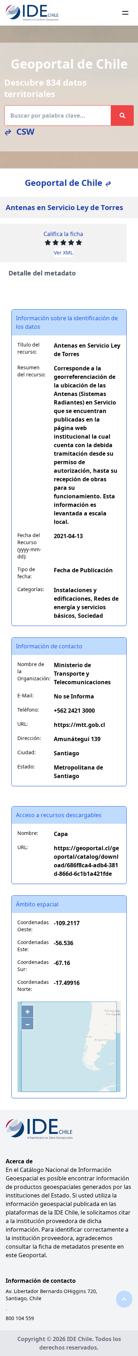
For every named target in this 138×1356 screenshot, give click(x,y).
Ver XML (63, 252)
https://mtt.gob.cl (79, 725)
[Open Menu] (125, 13)
